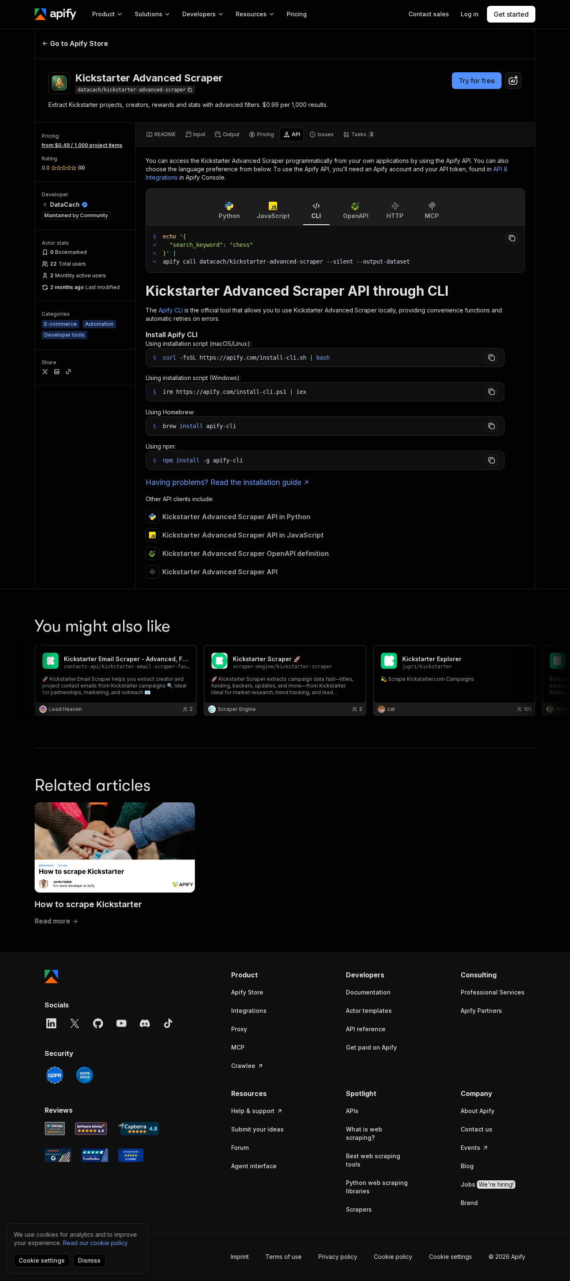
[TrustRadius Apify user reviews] (94, 1155)
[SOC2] (85, 1075)
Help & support (253, 1110)
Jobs (487, 1184)
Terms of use (283, 1256)
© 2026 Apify (507, 1256)
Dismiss (89, 1260)
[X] (74, 1023)
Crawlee (243, 1065)
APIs (352, 1110)
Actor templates (369, 1010)
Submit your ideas (257, 1129)
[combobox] (513, 80)
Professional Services (493, 992)
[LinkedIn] (51, 1023)
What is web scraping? (364, 1133)
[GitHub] (98, 1023)
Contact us (476, 1129)
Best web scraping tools (373, 1160)
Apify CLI (171, 310)
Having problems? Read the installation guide (223, 482)
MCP (238, 1047)
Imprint (240, 1256)
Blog (467, 1165)
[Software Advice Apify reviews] (91, 1128)
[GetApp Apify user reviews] (55, 1128)
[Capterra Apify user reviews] (138, 1128)
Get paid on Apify (371, 1047)
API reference (366, 1028)
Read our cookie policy (95, 1242)
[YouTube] (121, 1023)
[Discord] (144, 1023)
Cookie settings (450, 1256)
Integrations (249, 1010)
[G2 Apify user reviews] (58, 1155)
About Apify (477, 1110)
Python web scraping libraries (377, 1187)
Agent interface (254, 1165)
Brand (469, 1202)
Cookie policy (393, 1256)
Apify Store (247, 992)
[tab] (160, 134)
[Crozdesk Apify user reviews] (131, 1155)
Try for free (477, 80)
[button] (263, 975)
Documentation (368, 992)
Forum (240, 1147)
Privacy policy (337, 1256)
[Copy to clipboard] (512, 238)
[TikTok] (168, 1023)
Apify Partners (481, 1010)
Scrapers (359, 1209)
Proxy (239, 1028)
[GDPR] (55, 1075)
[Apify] (55, 14)
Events (470, 1147)
